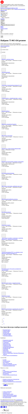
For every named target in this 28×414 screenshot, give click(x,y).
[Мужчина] (4, 57)
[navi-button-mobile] (2, 30)
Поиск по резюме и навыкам (7, 33)
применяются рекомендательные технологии (11, 400)
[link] (3, 23)
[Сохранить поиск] (2, 37)
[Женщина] (4, 96)
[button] (2, 26)
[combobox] (7, 35)
